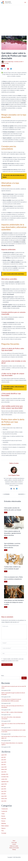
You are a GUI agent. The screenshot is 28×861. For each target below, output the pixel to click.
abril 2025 (3, 764)
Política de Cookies (14, 846)
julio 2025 (3, 757)
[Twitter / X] (14, 488)
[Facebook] (2, 68)
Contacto (14, 844)
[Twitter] (5, 68)
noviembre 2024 (4, 776)
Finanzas (3, 821)
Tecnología (3, 833)
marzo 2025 (3, 767)
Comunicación (4, 808)
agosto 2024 (4, 784)
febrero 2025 (4, 769)
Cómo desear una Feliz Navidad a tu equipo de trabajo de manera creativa (14, 602)
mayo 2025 (3, 762)
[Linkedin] (11, 68)
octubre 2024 (4, 779)
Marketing (3, 823)
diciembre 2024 (4, 774)
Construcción (4, 811)
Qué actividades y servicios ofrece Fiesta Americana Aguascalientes (12, 545)
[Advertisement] (14, 19)
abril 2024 (3, 793)
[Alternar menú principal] (25, 2)
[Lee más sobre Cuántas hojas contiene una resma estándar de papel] (14, 559)
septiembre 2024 (4, 781)
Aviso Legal (14, 842)
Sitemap (14, 849)
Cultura (3, 813)
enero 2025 (3, 771)
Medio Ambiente (5, 825)
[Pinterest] (8, 68)
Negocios (3, 828)
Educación (3, 818)
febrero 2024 (4, 798)
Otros (3, 65)
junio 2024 (3, 788)
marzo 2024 (3, 796)
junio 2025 (3, 759)
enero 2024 (3, 801)
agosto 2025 (4, 754)
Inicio (14, 840)
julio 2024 (3, 786)
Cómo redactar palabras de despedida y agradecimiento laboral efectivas (12, 533)
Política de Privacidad (14, 847)
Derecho (3, 816)
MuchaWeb (8, 2)
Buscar (2, 675)
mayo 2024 (3, 791)
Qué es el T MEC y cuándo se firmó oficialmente (11, 712)
